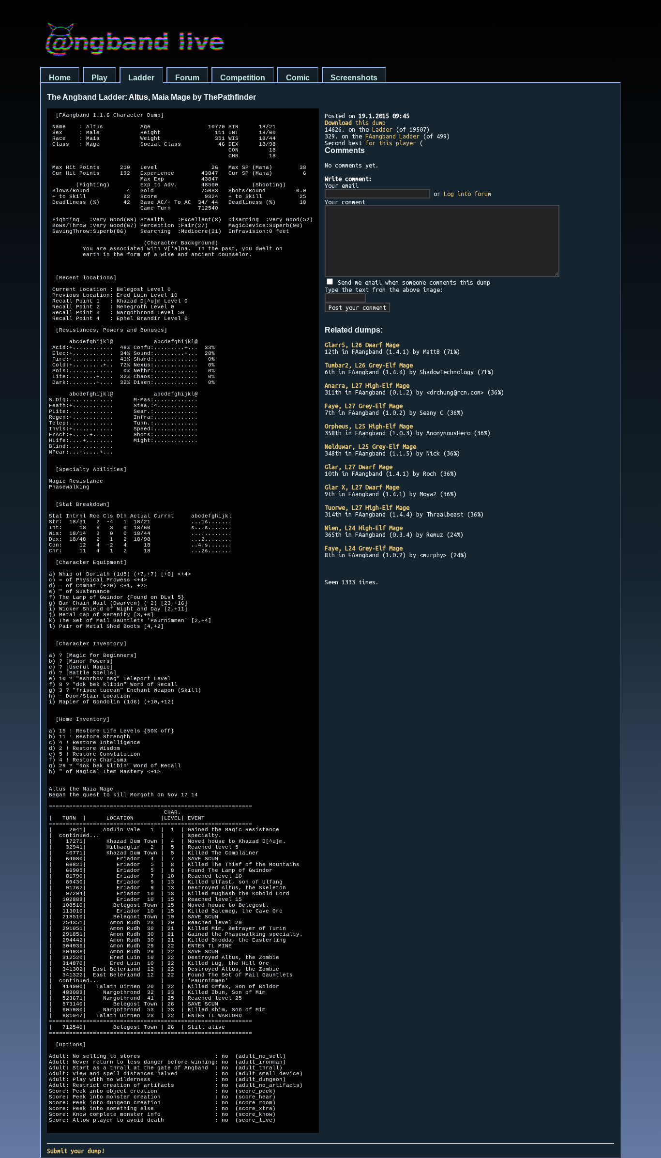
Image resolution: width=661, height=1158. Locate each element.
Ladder (141, 78)
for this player (390, 142)
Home (60, 78)
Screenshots (353, 78)
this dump (355, 122)
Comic (298, 78)
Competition (242, 78)
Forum (187, 78)
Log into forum (467, 193)
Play (99, 78)
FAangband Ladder (392, 136)
